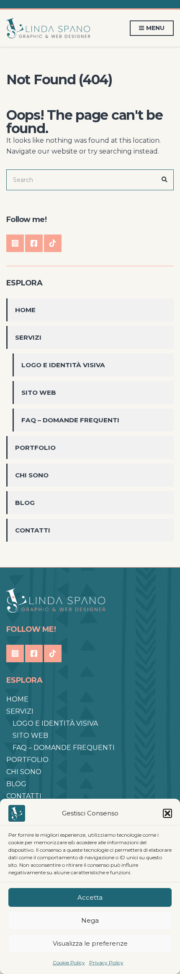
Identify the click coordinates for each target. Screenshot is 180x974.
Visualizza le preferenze (90, 943)
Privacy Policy (106, 962)
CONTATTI (32, 530)
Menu (155, 28)
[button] (167, 813)
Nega (90, 920)
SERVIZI (28, 337)
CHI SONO (32, 475)
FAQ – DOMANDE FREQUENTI (70, 420)
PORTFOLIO (35, 448)
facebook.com (34, 243)
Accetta (90, 897)
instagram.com (15, 243)
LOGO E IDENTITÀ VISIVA (63, 365)
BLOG (25, 503)
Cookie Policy (69, 962)
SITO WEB (38, 392)
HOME (25, 310)
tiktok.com (53, 243)
